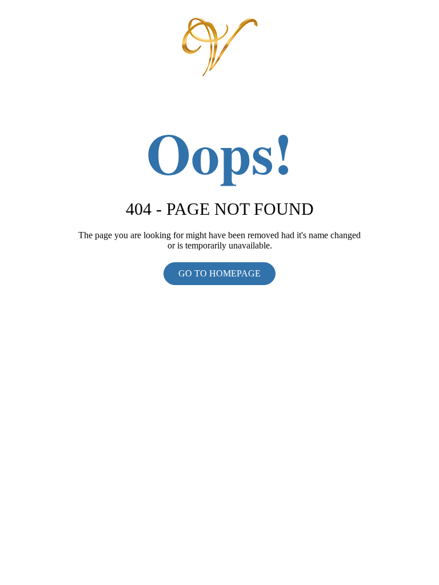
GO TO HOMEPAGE (219, 273)
